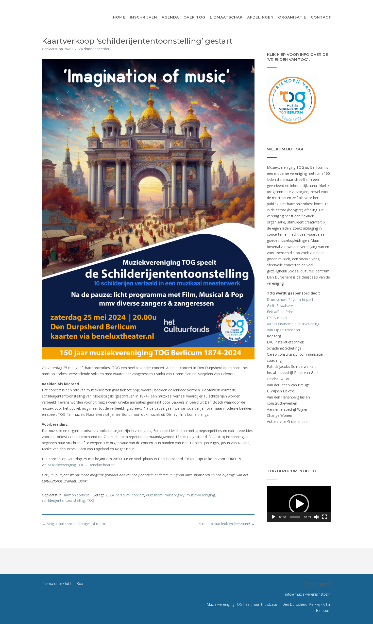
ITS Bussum (277, 317)
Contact (321, 17)
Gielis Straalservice (282, 305)
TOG (90, 500)
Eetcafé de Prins (280, 311)
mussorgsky (174, 495)
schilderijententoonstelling (63, 500)
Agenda (170, 17)
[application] (299, 504)
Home (119, 17)
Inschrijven (143, 17)
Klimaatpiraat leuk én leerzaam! (226, 523)
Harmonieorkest (75, 495)
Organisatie (292, 17)
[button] (299, 504)
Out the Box (73, 583)
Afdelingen (260, 17)
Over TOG (194, 17)
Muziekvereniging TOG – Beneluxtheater (80, 464)
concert (138, 495)
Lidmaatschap (226, 17)
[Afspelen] (273, 516)
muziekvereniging (201, 495)
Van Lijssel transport (283, 329)
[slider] (295, 517)
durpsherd (154, 495)
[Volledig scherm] (324, 516)
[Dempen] (316, 516)
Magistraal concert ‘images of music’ (74, 523)
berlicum (123, 495)
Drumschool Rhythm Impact (290, 299)
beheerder (101, 48)
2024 (110, 495)
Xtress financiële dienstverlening (293, 323)
